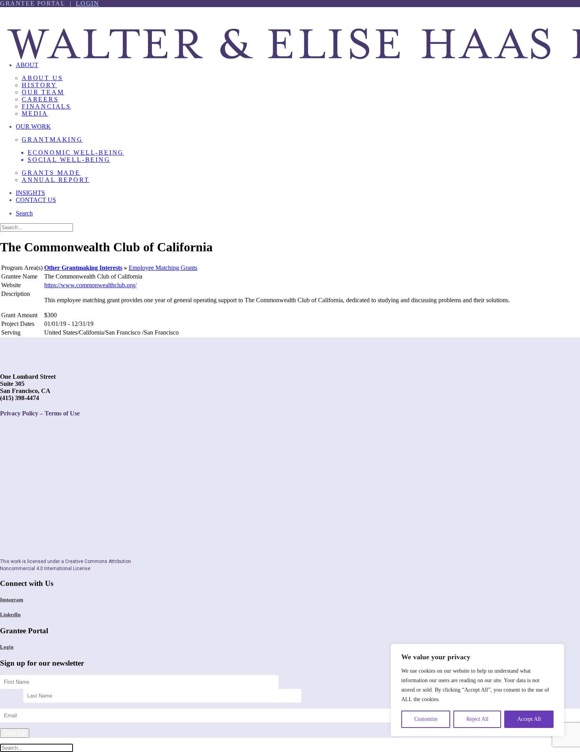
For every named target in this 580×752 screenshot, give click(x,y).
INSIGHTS (30, 192)
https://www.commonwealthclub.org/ (90, 285)
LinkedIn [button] (10, 614)
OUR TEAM (43, 92)
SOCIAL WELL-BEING (69, 159)
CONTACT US (36, 199)
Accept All (529, 719)
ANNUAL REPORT (55, 179)
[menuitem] (298, 92)
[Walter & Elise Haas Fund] (290, 31)
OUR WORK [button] (33, 126)
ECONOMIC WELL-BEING (76, 152)
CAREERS (40, 99)
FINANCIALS (46, 106)
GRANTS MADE (51, 172)
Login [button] (6, 647)
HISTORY (39, 85)
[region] (477, 690)
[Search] (36, 227)
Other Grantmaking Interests (83, 267)
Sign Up (14, 733)
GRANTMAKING (52, 139)
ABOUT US (42, 78)
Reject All (477, 719)
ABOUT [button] (27, 65)
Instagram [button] (11, 599)
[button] (24, 213)
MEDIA (35, 113)
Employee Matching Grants (163, 267)
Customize (426, 719)
